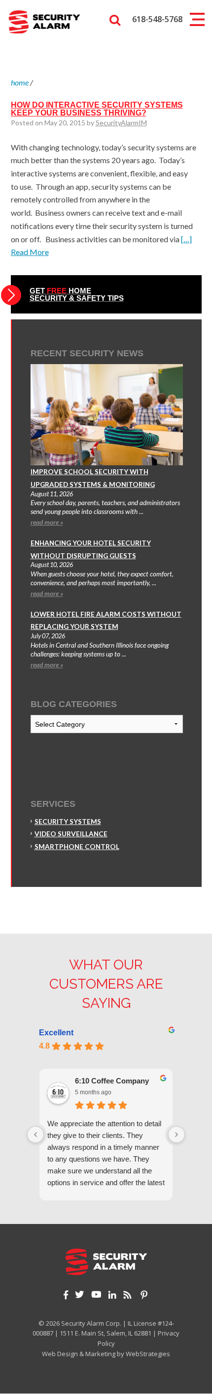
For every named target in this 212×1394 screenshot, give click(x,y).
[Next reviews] (176, 1134)
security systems (68, 821)
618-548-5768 (157, 19)
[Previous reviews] (35, 1134)
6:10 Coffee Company (112, 1081)
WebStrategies (148, 1353)
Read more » (47, 522)
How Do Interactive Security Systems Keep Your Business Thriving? (97, 109)
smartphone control (77, 847)
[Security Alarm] (44, 21)
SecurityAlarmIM (121, 122)
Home (20, 82)
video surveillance (71, 834)
